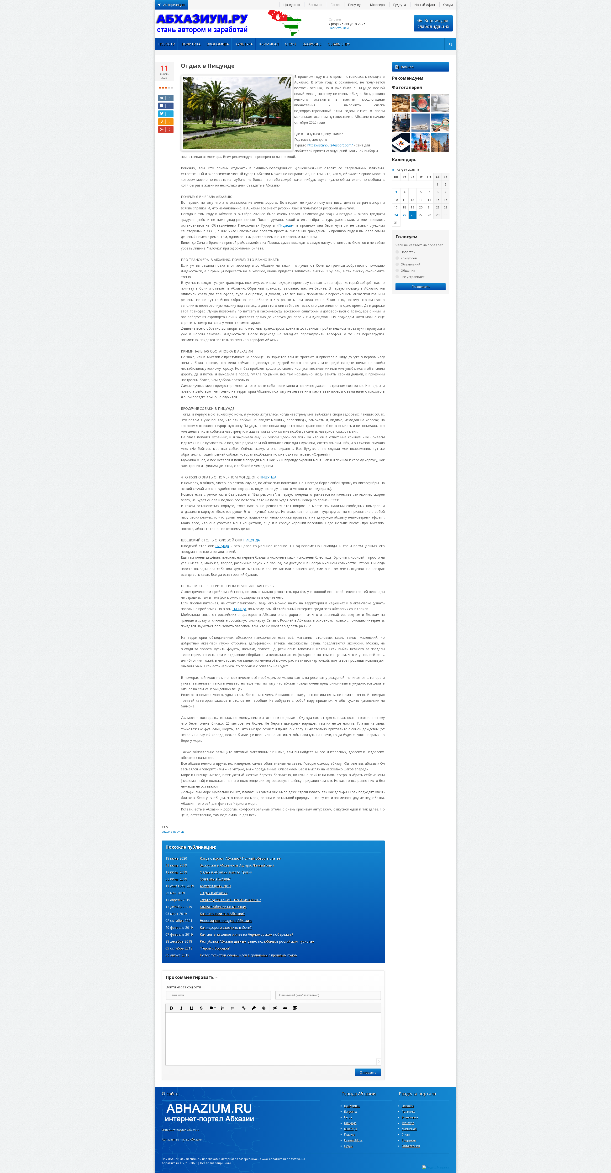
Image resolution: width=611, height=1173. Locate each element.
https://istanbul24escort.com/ (330, 145)
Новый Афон (424, 4)
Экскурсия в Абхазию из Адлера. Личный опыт (237, 865)
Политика (191, 44)
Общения (408, 270)
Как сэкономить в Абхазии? (222, 913)
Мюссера (377, 4)
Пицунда (355, 4)
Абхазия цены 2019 (215, 886)
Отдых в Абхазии (213, 893)
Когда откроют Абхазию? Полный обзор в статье (240, 858)
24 (396, 215)
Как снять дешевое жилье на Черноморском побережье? (246, 934)
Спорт (290, 44)
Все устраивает (413, 277)
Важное (407, 67)
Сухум (448, 4)
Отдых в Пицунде (173, 831)
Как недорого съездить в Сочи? (226, 927)
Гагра (335, 4)
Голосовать (420, 287)
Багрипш (315, 4)
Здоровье (312, 44)
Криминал (269, 44)
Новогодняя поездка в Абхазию (226, 920)
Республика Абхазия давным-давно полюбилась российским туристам (257, 941)
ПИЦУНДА (268, 477)
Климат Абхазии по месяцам (223, 906)
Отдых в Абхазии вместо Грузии (226, 872)
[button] (171, 1007)
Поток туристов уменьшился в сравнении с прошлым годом (248, 955)
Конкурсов (409, 258)
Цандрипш (291, 4)
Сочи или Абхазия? (215, 879)
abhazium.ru (202, 24)
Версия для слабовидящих (433, 23)
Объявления (339, 44)
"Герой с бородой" (215, 948)
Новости (166, 44)
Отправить (368, 1072)
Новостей (408, 252)
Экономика (218, 44)
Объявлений (410, 264)
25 (404, 215)
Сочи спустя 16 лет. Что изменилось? (230, 900)
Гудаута (399, 4)
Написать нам (339, 28)
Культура (244, 44)
